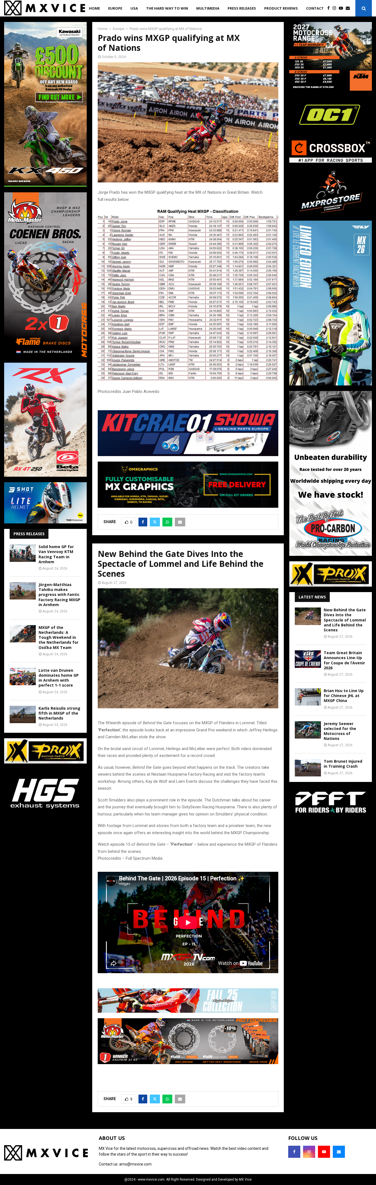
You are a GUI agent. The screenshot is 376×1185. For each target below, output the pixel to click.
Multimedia (207, 8)
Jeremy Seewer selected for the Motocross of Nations (340, 731)
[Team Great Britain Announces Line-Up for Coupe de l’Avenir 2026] (308, 659)
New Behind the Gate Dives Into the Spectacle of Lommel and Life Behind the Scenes (345, 619)
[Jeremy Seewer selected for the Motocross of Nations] (308, 730)
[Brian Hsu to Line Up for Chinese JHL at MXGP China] (308, 697)
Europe (115, 8)
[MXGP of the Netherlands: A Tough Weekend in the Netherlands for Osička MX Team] (23, 633)
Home (94, 8)
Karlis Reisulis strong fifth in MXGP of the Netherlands (59, 713)
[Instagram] (336, 8)
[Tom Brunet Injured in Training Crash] (308, 767)
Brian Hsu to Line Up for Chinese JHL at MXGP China (344, 695)
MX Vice (245, 1179)
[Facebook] (330, 8)
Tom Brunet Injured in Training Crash (343, 764)
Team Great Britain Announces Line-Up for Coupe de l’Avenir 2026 (344, 660)
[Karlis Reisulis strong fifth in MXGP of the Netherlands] (23, 714)
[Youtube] (342, 8)
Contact (315, 8)
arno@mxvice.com (135, 1164)
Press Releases (242, 8)
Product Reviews (281, 8)
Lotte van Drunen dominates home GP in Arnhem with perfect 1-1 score (59, 678)
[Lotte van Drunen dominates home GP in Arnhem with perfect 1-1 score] (23, 676)
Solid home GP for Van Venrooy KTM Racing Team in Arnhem (56, 554)
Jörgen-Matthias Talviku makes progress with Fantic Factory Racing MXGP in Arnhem (59, 594)
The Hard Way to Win (167, 8)
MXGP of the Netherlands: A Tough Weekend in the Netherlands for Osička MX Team (58, 637)
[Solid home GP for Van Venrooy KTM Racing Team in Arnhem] (23, 553)
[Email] (349, 8)
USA (134, 8)
